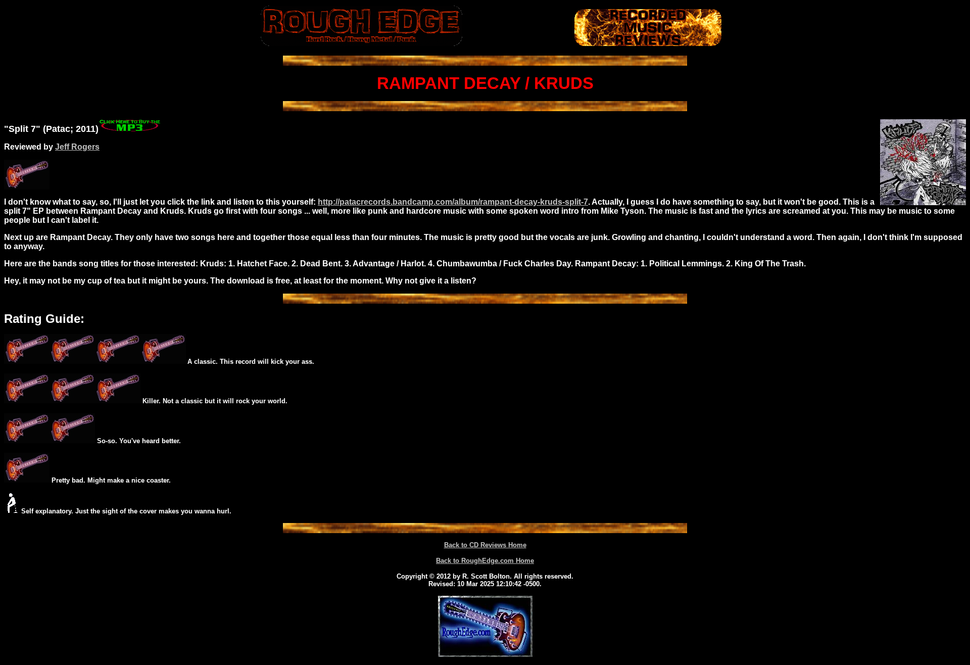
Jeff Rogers (77, 146)
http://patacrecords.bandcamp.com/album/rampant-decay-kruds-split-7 (453, 202)
